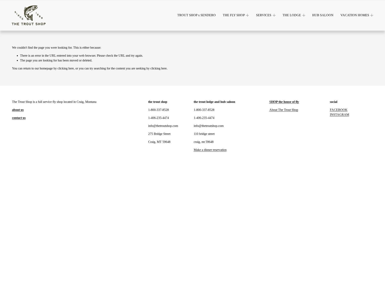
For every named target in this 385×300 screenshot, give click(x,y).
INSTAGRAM (339, 114)
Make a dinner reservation (210, 150)
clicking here (66, 68)
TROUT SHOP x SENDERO (196, 15)
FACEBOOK (339, 109)
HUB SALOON (322, 15)
